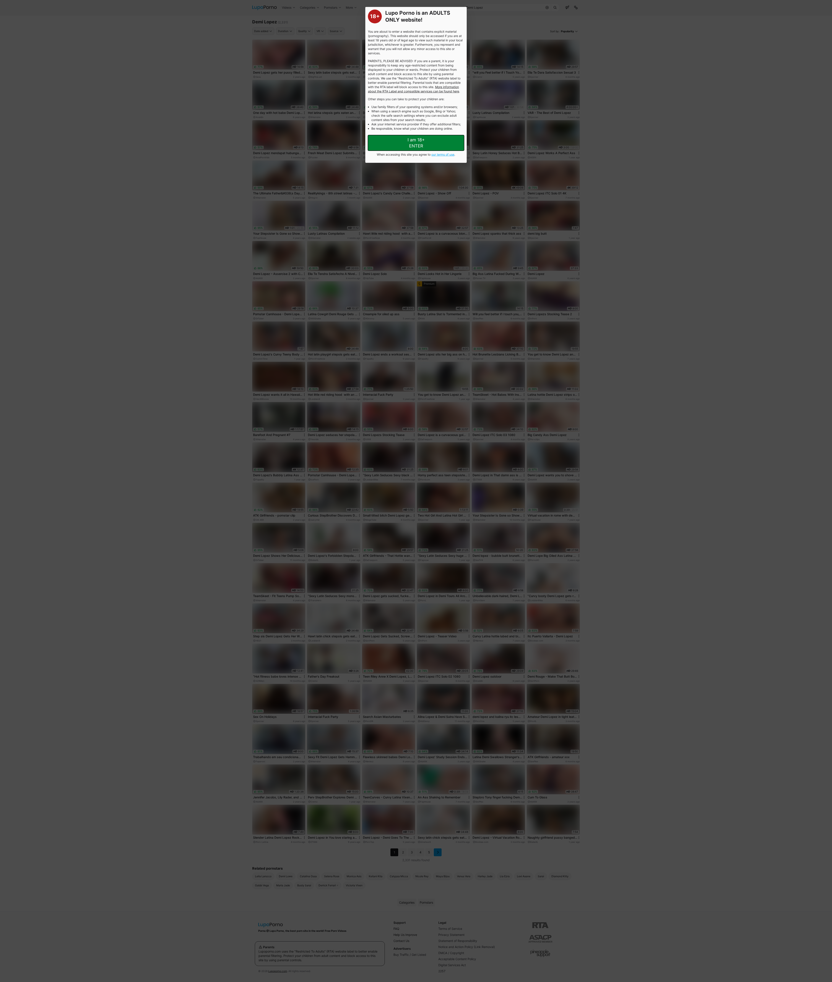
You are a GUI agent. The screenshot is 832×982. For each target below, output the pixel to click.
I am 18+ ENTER (416, 143)
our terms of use (442, 154)
